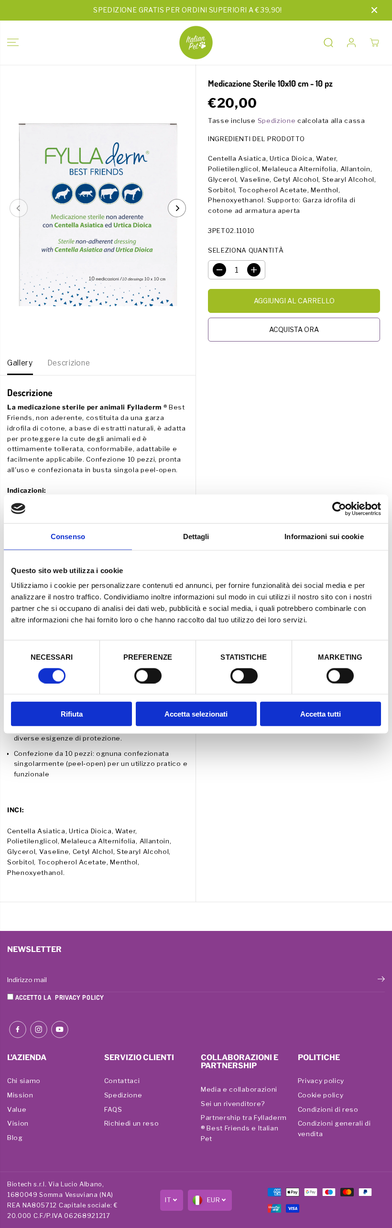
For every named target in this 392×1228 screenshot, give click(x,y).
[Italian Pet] (196, 42)
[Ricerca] (328, 42)
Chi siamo (24, 1080)
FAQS (113, 1109)
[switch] (148, 675)
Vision (18, 1123)
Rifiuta (72, 714)
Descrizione (68, 362)
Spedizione (277, 120)
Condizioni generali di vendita (334, 1128)
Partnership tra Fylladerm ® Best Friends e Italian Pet (244, 1128)
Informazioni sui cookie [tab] (323, 536)
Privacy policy (321, 1080)
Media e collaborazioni (239, 1089)
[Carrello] (374, 42)
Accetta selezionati (196, 714)
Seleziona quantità (245, 250)
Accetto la (58, 997)
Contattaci (122, 1080)
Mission (20, 1095)
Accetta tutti (320, 714)
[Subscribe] (381, 980)
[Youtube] (59, 1029)
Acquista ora (294, 329)
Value (16, 1109)
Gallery (20, 362)
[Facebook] (17, 1029)
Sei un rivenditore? (233, 1103)
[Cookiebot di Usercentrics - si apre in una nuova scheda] (339, 508)
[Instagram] (38, 1029)
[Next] (177, 208)
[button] (13, 42)
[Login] (351, 42)
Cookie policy (321, 1095)
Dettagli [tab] (196, 536)
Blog (15, 1137)
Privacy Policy (79, 997)
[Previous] (19, 208)
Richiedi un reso (131, 1123)
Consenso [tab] (68, 536)
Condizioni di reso (328, 1109)
